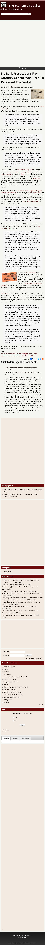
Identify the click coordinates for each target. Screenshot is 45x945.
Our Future (4, 293)
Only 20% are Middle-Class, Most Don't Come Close (19, 606)
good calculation (9, 667)
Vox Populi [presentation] (25, 738)
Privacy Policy (22, 937)
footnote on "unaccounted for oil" (15, 677)
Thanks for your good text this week (16, 687)
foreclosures (10, 354)
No (15, 721)
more (41, 705)
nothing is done (6, 174)
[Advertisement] (22, 43)
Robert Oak (13, 87)
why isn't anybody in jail (25, 170)
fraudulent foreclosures (30, 201)
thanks (6, 669)
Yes (15, 717)
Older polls (5, 730)
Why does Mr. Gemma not (12, 692)
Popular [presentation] (6, 738)
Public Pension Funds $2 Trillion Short (15, 591)
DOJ (32, 356)
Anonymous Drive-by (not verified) (23, 372)
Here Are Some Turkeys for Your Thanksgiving (17, 615)
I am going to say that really (13, 694)
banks (34, 193)
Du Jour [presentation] (15, 738)
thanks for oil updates (11, 679)
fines (22, 174)
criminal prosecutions (14, 356)
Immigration (8, 700)
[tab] (6, 738)
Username (6, 651)
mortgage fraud (27, 354)
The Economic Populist (24, 5)
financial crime (36, 178)
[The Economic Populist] (3, 7)
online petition (30, 272)
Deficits (6, 702)
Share (34, 359)
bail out (18, 354)
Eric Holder (26, 356)
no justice (18, 90)
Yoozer (6, 684)
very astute (7, 674)
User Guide (7, 571)
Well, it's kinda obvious (11, 682)
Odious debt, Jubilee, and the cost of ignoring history (20, 587)
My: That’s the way (10, 689)
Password (6, 655)
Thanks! (6, 672)
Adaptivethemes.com (30, 943)
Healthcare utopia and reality (12, 585)
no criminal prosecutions (35, 109)
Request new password (33, 658)
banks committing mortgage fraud (18, 172)
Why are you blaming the (12, 697)
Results (4, 732)
